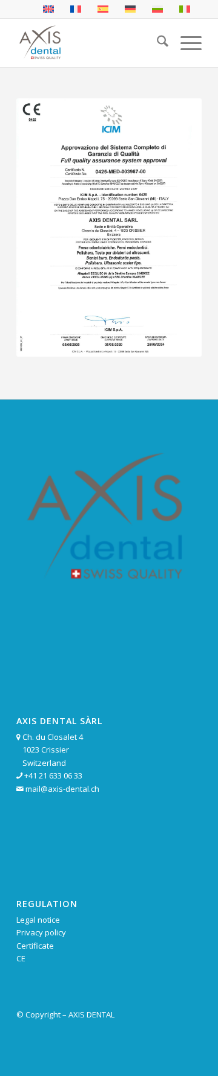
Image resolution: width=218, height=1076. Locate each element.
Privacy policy (41, 932)
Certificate (35, 945)
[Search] (156, 43)
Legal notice (38, 919)
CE (20, 958)
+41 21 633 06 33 (53, 775)
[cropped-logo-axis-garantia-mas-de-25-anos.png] (90, 43)
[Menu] (185, 43)
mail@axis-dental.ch (62, 788)
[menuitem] (156, 43)
